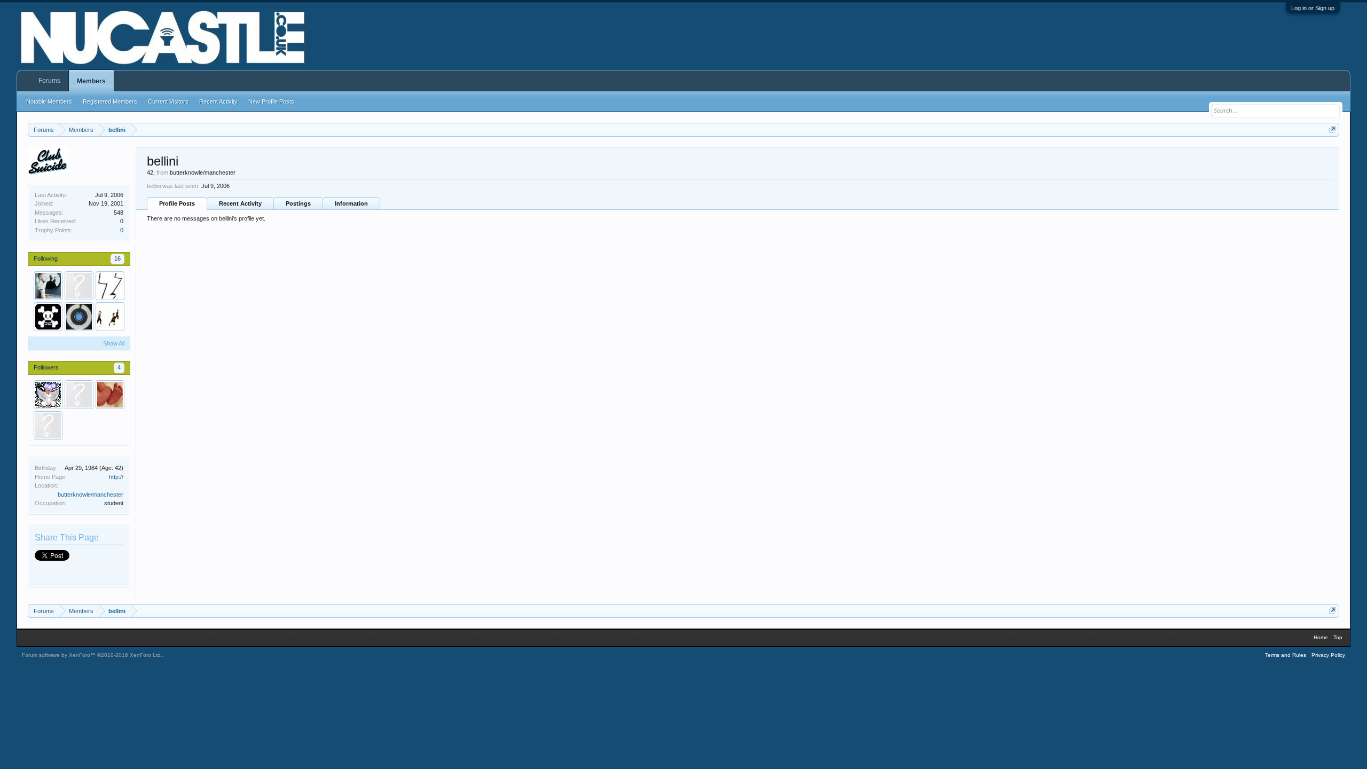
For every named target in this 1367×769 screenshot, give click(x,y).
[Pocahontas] (79, 394)
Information (351, 203)
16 (117, 258)
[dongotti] (48, 425)
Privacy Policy (1328, 655)
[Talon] (79, 285)
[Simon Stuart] (110, 316)
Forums (49, 80)
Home (1321, 637)
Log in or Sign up (1312, 8)
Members (91, 81)
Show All (113, 343)
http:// (116, 477)
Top (1337, 637)
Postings (298, 203)
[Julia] (48, 394)
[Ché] (48, 316)
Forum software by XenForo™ (92, 655)
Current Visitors (168, 101)
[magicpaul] (48, 285)
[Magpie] (79, 316)
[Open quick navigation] (1332, 129)
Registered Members (110, 101)
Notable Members (49, 101)
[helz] (110, 394)
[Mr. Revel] (110, 285)
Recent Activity (240, 203)
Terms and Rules (1285, 655)
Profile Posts (177, 203)
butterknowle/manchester (90, 494)
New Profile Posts (271, 101)
